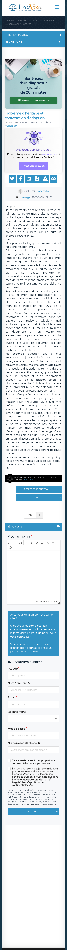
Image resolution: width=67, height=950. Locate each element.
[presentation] (9, 543)
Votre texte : (20, 536)
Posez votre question (36, 489)
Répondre (37, 497)
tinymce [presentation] (53, 601)
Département (17, 711)
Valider (31, 812)
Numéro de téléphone (23, 743)
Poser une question (34, 165)
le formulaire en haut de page (29, 633)
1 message (24, 197)
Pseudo (13, 668)
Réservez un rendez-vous (33, 100)
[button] (9, 543)
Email (11, 697)
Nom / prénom (18, 683)
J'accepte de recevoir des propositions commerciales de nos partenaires (33, 762)
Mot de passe (16, 728)
